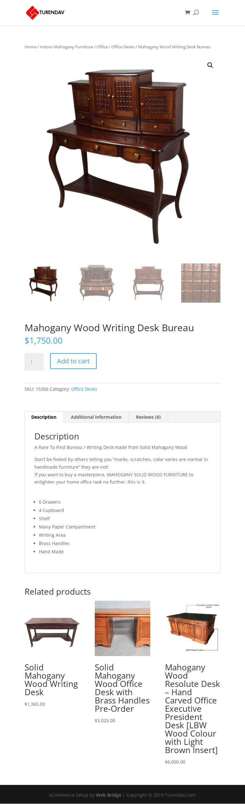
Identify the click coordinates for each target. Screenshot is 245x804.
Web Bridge (108, 795)
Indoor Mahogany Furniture (66, 47)
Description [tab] (43, 417)
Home (30, 47)
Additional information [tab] (96, 417)
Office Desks (123, 47)
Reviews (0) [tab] (148, 417)
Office (102, 47)
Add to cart (73, 361)
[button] (210, 65)
